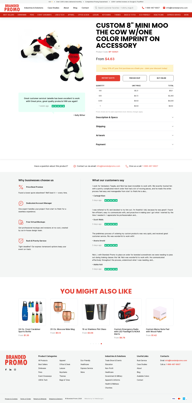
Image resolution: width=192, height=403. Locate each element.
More (186, 15)
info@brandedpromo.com (108, 166)
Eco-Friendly (144, 15)
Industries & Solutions (33, 8)
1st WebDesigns (98, 398)
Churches (108, 388)
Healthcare (159, 15)
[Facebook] (6, 369)
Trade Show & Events (113, 360)
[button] (90, 343)
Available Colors (143, 376)
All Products (43, 360)
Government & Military (113, 376)
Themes (117, 15)
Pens (32, 15)
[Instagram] (15, 369)
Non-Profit (109, 368)
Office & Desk (83, 15)
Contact (85, 8)
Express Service (174, 15)
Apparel (71, 15)
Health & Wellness (112, 384)
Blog (75, 8)
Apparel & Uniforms (112, 380)
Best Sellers (8, 15)
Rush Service (142, 360)
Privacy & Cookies (11, 399)
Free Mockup (134, 78)
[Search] (96, 7)
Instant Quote (108, 78)
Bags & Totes (130, 15)
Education (109, 364)
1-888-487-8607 (150, 166)
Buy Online (161, 78)
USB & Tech (59, 15)
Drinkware (22, 15)
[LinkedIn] (10, 369)
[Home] (12, 7)
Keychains (106, 15)
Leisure (96, 15)
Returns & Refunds (40, 399)
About (66, 8)
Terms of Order (25, 399)
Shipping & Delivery (56, 399)
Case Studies (53, 8)
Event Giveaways (45, 15)
